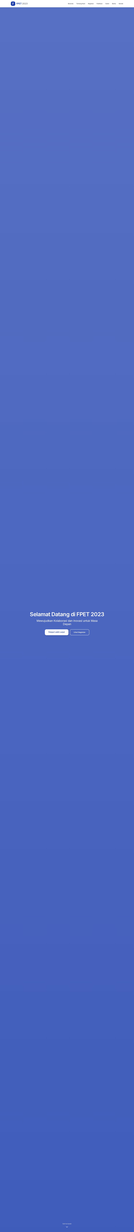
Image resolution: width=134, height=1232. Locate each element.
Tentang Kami (80, 3)
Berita (114, 3)
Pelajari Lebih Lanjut (56, 632)
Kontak (121, 3)
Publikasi (99, 3)
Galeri (107, 3)
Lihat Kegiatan (79, 632)
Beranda (70, 3)
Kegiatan (91, 3)
